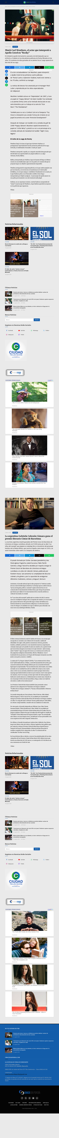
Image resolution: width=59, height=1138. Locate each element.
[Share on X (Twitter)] (19, 67)
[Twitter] (6, 74)
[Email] (6, 78)
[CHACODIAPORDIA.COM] (29, 2)
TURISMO (24, 1102)
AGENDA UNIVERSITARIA (25, 1104)
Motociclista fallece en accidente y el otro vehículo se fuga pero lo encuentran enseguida (31, 307)
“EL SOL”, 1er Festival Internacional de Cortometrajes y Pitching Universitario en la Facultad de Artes (41, 245)
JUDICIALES (46, 1102)
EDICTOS (46, 1104)
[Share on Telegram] (29, 67)
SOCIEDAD (11, 1102)
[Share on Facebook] (10, 67)
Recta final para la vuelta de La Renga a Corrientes (16, 244)
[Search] (53, 2)
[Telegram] (6, 81)
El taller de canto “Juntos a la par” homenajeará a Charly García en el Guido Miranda (16, 270)
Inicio (6, 6)
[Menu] (6, 2)
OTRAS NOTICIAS (38, 1104)
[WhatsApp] (6, 85)
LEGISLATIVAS (14, 1104)
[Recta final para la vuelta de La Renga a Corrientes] (17, 233)
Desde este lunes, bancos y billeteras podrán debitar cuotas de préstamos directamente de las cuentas (30, 293)
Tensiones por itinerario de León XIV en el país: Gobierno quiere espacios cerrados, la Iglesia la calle (33, 300)
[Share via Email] (39, 67)
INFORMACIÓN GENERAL (35, 1102)
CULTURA (15, 46)
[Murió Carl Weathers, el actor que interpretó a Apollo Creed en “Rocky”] (29, 25)
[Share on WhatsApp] (49, 67)
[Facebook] (6, 71)
